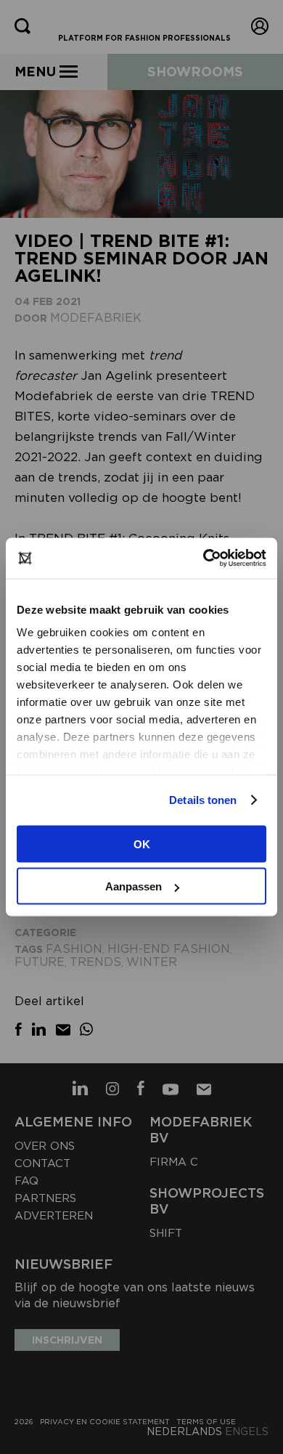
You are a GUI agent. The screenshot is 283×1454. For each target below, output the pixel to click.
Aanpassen (133, 886)
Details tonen (203, 800)
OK (142, 843)
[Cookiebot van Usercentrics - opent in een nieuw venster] (203, 558)
